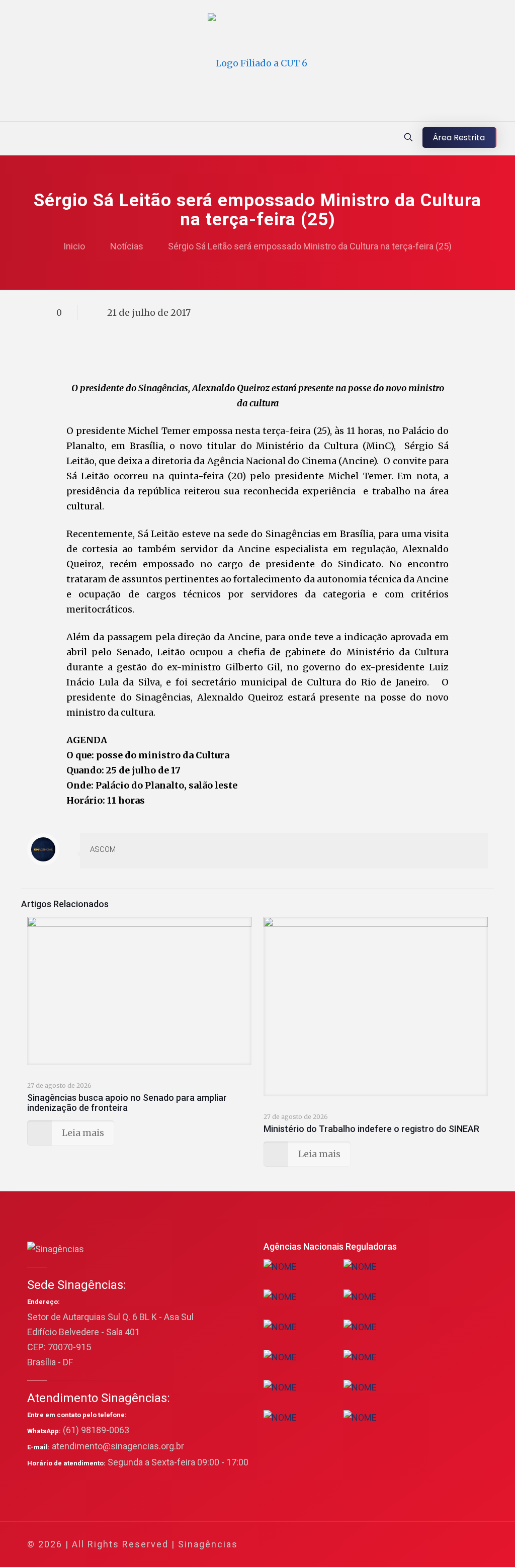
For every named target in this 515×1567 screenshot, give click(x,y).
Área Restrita (459, 137)
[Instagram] (438, 1544)
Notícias (126, 246)
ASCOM (103, 849)
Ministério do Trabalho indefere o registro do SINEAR (371, 1128)
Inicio (74, 246)
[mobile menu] (8, 138)
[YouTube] (410, 1544)
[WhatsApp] (370, 1544)
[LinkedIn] (424, 1544)
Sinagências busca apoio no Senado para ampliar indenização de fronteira (127, 1102)
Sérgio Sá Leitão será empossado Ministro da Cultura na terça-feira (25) (310, 246)
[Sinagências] (257, 63)
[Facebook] (383, 1544)
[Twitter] (397, 1544)
